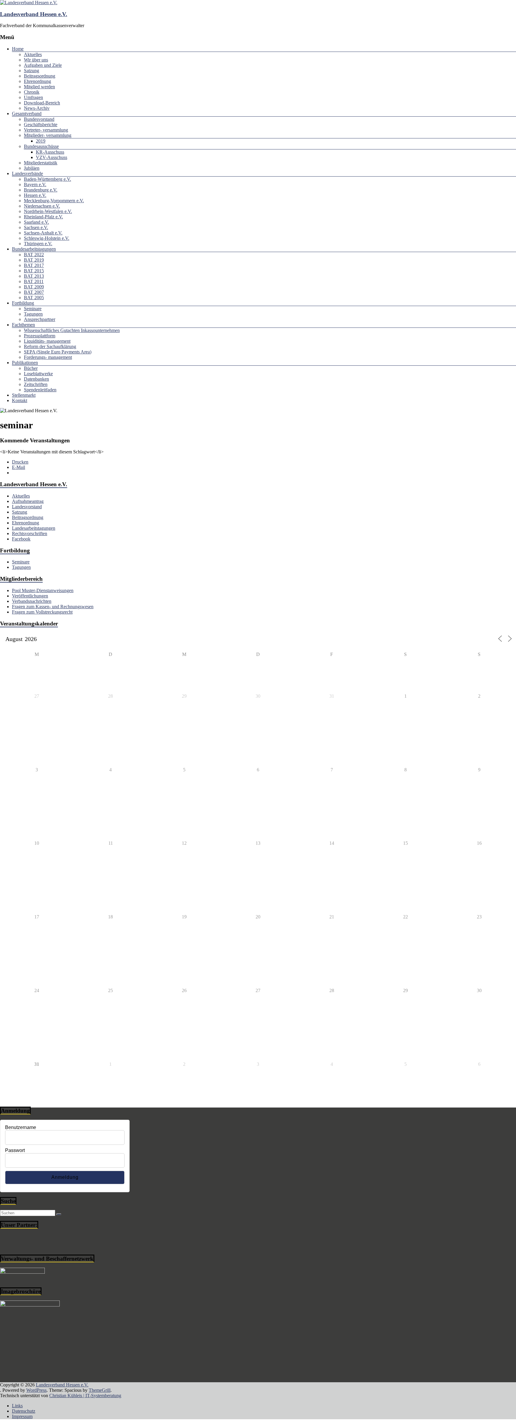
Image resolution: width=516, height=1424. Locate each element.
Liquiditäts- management (47, 341)
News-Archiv (37, 108)
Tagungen (33, 313)
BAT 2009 (34, 286)
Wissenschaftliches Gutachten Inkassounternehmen (72, 330)
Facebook (21, 538)
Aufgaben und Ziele (43, 65)
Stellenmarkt (24, 395)
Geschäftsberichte (40, 124)
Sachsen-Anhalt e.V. (43, 232)
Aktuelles (33, 54)
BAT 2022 (34, 254)
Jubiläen (31, 168)
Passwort (15, 1150)
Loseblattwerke (38, 373)
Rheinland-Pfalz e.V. (43, 216)
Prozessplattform (39, 335)
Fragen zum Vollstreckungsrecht (42, 611)
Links (17, 1405)
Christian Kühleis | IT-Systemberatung (85, 1395)
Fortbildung (23, 302)
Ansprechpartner (39, 319)
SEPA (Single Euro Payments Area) (57, 351)
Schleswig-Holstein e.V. (46, 238)
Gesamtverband (27, 113)
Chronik (31, 92)
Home (18, 48)
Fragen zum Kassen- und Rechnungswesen (52, 606)
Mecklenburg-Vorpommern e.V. (54, 200)
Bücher (31, 368)
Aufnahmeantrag (28, 501)
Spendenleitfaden (40, 389)
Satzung (31, 70)
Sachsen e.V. (36, 227)
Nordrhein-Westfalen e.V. (48, 211)
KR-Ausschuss (50, 152)
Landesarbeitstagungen (33, 528)
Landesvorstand (27, 506)
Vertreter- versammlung (46, 129)
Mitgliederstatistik (40, 162)
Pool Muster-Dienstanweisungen (42, 590)
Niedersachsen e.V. (42, 205)
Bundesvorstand (39, 119)
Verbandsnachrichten (31, 601)
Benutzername (20, 1127)
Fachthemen (23, 324)
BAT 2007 (34, 292)
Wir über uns (36, 59)
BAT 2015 (34, 270)
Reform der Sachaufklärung (50, 346)
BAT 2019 (34, 259)
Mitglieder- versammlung (47, 135)
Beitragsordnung (39, 75)
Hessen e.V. (35, 195)
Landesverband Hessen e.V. (33, 14)
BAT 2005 (34, 297)
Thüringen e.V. (38, 243)
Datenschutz (23, 1411)
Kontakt (19, 400)
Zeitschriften (35, 384)
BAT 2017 (34, 265)
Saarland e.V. (36, 222)
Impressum (22, 1416)
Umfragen (33, 97)
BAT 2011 (34, 281)
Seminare (33, 308)
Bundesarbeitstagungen (34, 248)
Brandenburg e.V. (40, 189)
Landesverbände (27, 173)
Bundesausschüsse (41, 146)
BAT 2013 (34, 276)
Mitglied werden (39, 86)
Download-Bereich (42, 102)
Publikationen (25, 362)
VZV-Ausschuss (51, 157)
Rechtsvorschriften (29, 533)
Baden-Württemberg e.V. (47, 179)
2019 (40, 140)
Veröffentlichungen (30, 595)
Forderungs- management (48, 357)
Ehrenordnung (37, 81)
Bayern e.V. (35, 184)
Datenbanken (36, 379)
